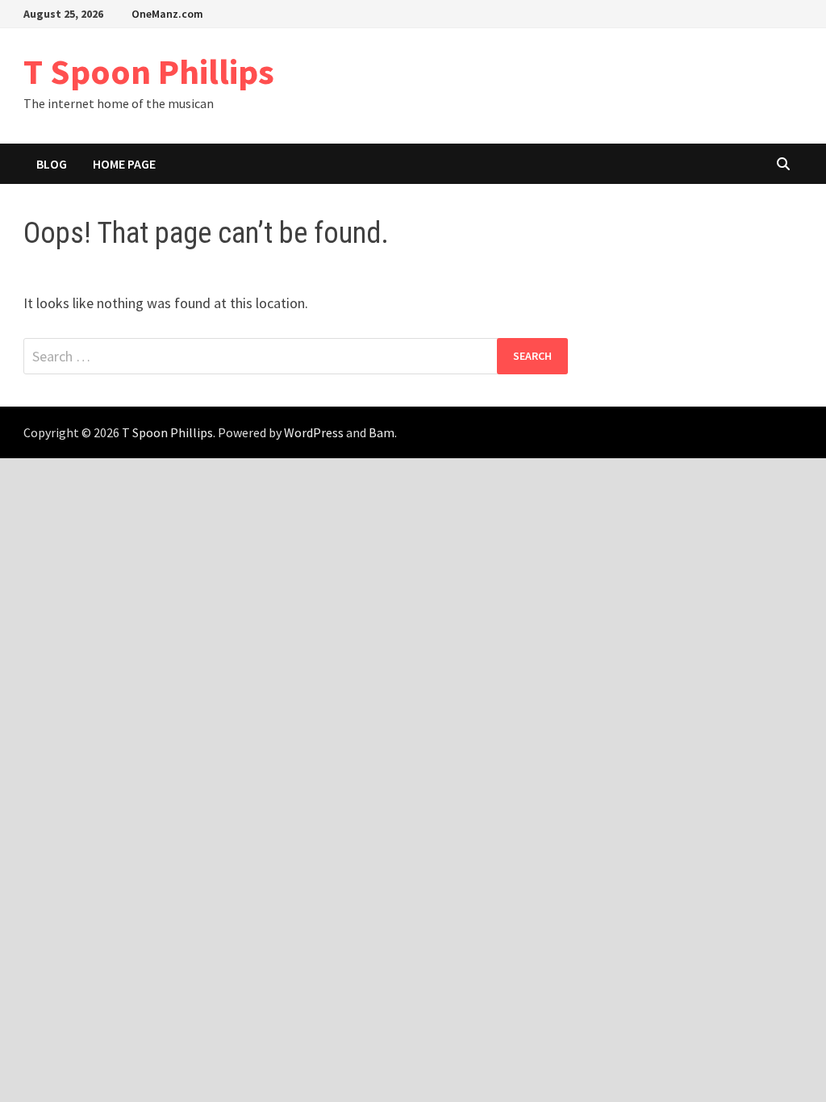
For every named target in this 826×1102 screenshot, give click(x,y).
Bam (381, 432)
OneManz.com (167, 13)
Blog (51, 164)
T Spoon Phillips (148, 71)
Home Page (124, 164)
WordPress (314, 432)
